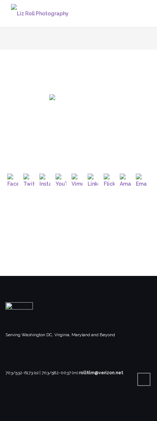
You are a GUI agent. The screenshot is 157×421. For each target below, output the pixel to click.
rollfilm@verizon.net (101, 372)
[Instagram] (44, 179)
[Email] (141, 179)
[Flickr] (109, 179)
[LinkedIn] (93, 179)
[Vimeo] (77, 179)
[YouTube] (60, 179)
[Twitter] (28, 179)
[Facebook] (12, 179)
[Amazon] (125, 179)
